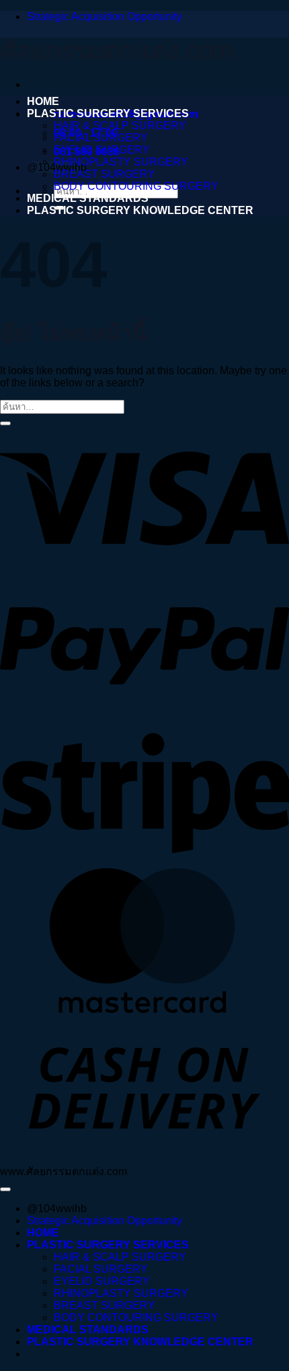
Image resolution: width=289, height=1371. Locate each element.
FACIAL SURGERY (101, 137)
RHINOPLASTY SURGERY (121, 162)
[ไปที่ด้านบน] (5, 1189)
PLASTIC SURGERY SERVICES (108, 113)
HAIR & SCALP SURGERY (120, 125)
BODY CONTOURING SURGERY (136, 186)
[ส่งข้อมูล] (5, 423)
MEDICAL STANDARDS (88, 198)
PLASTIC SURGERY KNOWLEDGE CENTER (140, 210)
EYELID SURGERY (102, 149)
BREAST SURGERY (104, 174)
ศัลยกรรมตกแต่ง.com (116, 50)
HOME (43, 101)
